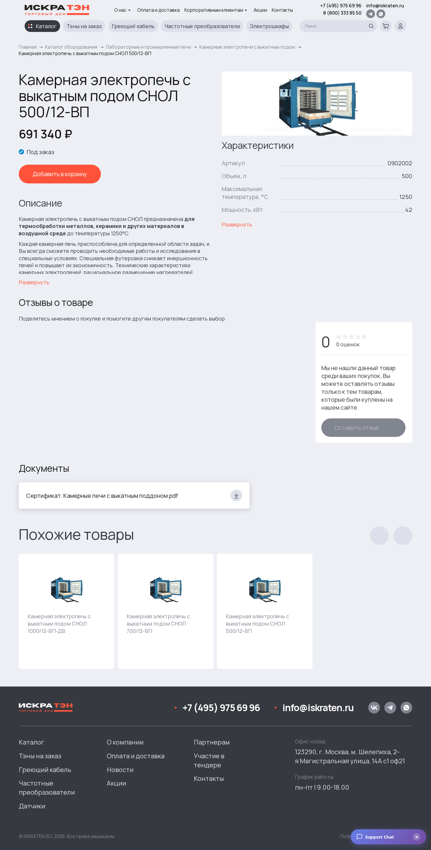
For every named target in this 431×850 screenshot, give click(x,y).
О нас (120, 10)
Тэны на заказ (84, 26)
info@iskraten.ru (385, 5)
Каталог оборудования (71, 47)
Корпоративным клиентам (213, 10)
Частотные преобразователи (202, 26)
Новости (120, 769)
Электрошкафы (269, 26)
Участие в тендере (209, 760)
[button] (379, 535)
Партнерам (212, 742)
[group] (66, 611)
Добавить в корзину (60, 174)
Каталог (46, 26)
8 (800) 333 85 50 (342, 13)
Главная (28, 47)
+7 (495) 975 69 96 (341, 5)
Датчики (32, 806)
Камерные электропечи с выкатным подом (247, 47)
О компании (125, 742)
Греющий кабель (133, 26)
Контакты (282, 10)
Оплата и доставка (158, 10)
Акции (260, 10)
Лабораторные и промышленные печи (148, 47)
